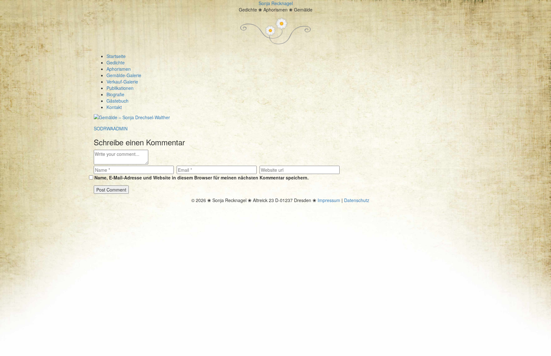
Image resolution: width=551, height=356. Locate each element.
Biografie (115, 94)
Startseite (116, 56)
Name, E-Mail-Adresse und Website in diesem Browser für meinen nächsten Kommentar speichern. (201, 177)
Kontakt (114, 107)
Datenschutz (356, 200)
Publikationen (120, 88)
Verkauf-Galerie (122, 81)
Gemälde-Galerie (124, 75)
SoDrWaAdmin (111, 128)
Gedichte (116, 62)
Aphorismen (119, 69)
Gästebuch (118, 101)
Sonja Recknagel (276, 3)
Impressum (329, 200)
